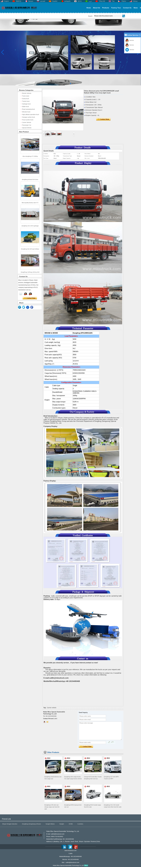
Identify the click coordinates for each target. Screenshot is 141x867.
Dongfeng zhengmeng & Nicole (31, 824)
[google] (28, 307)
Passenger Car (26, 125)
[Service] (20, 294)
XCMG (71, 824)
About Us (96, 8)
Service (131, 40)
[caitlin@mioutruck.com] (47, 722)
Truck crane (25, 96)
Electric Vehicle (26, 93)
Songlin (61, 824)
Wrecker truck (26, 112)
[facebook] (32, 307)
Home (88, 8)
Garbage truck (26, 104)
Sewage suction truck (28, 117)
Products (105, 8)
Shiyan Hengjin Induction (9, 824)
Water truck (25, 106)
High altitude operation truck (30, 114)
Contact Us (127, 8)
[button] (68, 83)
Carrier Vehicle (26, 122)
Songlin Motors (50, 824)
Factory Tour (116, 8)
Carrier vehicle (51, 707)
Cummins (80, 824)
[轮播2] (70, 85)
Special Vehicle (26, 128)
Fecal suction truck (27, 120)
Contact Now (30, 298)
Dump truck (25, 98)
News (136, 8)
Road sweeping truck (28, 109)
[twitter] (23, 307)
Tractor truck (26, 101)
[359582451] (44, 722)
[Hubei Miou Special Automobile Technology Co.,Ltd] (19, 10)
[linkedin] (19, 307)
